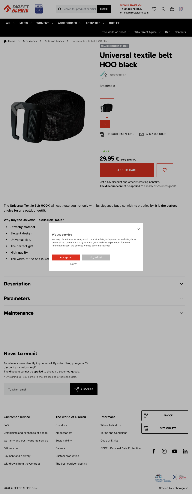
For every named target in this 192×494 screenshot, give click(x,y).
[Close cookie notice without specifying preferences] (138, 229)
